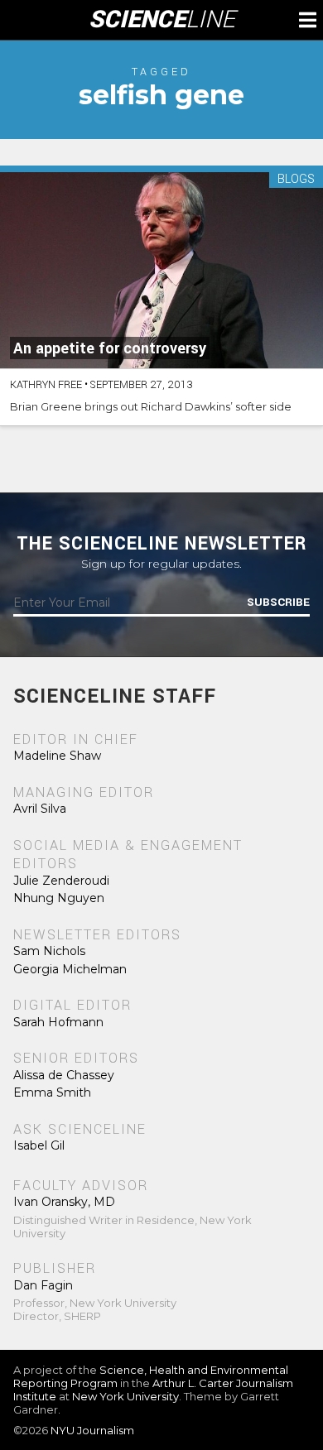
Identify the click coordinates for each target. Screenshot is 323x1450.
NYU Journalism (92, 1430)
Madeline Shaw (57, 755)
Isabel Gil (39, 1145)
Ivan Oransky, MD (64, 1201)
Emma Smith (52, 1092)
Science (162, 20)
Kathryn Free (46, 384)
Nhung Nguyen (58, 898)
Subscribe (278, 602)
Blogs (296, 180)
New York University (125, 1396)
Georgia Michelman (70, 969)
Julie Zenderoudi (61, 880)
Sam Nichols (49, 950)
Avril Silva (39, 808)
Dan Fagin (43, 1285)
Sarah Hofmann (58, 1022)
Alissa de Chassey (63, 1075)
